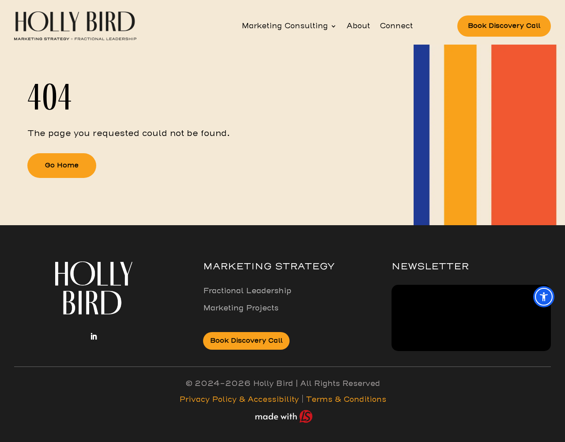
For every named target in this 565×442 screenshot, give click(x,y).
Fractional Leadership (247, 291)
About (358, 26)
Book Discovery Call (504, 26)
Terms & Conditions (345, 399)
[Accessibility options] (543, 296)
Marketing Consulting (284, 26)
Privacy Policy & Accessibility (239, 399)
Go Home (62, 165)
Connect (396, 26)
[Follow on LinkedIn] (94, 336)
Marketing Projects (241, 308)
